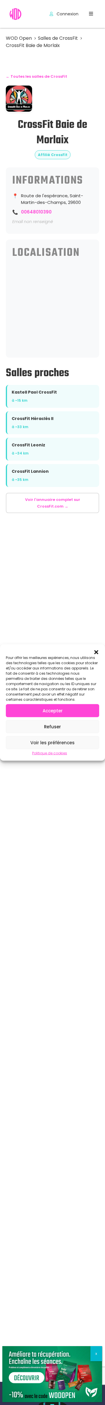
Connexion (66, 14)
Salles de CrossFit (58, 38)
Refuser (52, 726)
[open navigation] (91, 13)
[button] (96, 652)
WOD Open (19, 38)
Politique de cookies (49, 753)
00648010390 (36, 212)
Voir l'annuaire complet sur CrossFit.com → (52, 503)
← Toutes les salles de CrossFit (36, 76)
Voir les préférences (52, 742)
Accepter (53, 710)
